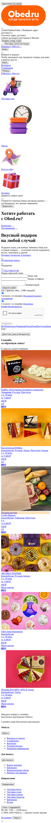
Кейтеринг (12, 767)
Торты (29, 326)
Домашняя (20, 326)
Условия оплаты (14, 746)
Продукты (42, 326)
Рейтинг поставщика (17, 773)
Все (3, 326)
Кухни (10, 802)
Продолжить (7, 206)
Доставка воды (14, 789)
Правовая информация (18, 748)
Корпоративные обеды (18, 770)
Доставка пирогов (15, 797)
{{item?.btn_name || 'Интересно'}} (15, 334)
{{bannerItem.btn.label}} (11, 4)
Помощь (5, 71)
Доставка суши (14, 792)
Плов (34, 326)
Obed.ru (5, 733)
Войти (4, 49)
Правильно (10, 326)
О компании (13, 741)
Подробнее (6, 817)
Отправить (6, 324)
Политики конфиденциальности (17, 305)
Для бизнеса (7, 760)
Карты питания (14, 765)
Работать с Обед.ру (10, 46)
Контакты (11, 743)
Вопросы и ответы (16, 738)
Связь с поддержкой (11, 807)
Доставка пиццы (15, 794)
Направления (8, 784)
